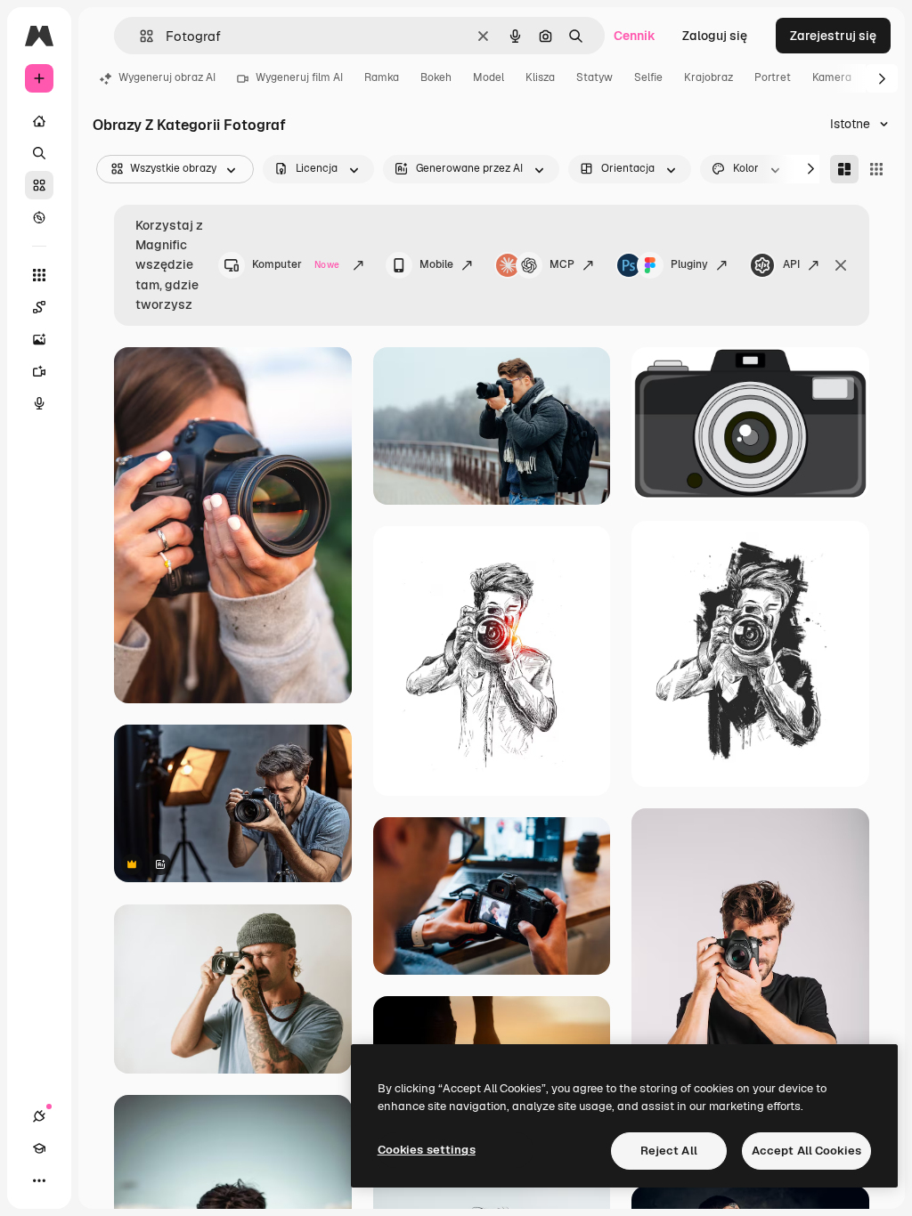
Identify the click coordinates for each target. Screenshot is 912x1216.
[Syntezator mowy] (39, 403)
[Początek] (39, 121)
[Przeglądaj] (39, 217)
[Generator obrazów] (39, 339)
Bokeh (436, 77)
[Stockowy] (39, 185)
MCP (562, 264)
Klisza (540, 77)
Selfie (648, 77)
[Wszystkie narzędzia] (39, 275)
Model (488, 77)
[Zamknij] (841, 265)
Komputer (295, 264)
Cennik (635, 36)
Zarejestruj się (833, 36)
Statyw (594, 77)
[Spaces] (39, 307)
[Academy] (39, 1148)
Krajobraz (708, 77)
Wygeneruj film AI (299, 77)
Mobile (436, 264)
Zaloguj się (714, 36)
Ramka (381, 77)
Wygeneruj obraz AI (167, 77)
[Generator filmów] (39, 371)
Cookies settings (427, 1149)
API (791, 264)
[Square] (876, 169)
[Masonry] (844, 169)
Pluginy (689, 264)
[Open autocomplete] (139, 36)
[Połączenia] (39, 1116)
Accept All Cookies (806, 1150)
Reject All (668, 1150)
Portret (772, 77)
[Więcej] (39, 1180)
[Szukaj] (39, 153)
